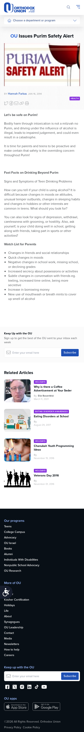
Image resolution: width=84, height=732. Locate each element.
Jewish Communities (20, 52)
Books (8, 549)
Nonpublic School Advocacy (21, 565)
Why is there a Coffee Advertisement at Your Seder (53, 388)
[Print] (27, 103)
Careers (9, 655)
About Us (13, 29)
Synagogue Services (20, 37)
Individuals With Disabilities (21, 560)
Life (6, 611)
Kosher (8, 594)
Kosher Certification (16, 600)
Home (8, 589)
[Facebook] (11, 103)
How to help (11, 650)
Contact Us (14, 83)
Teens (8, 527)
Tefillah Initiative (17, 60)
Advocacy (10, 538)
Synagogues (12, 622)
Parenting (13, 75)
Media (8, 639)
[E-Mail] (16, 103)
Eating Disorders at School (51, 416)
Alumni (8, 554)
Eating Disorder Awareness (51, 411)
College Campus (14, 532)
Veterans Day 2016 (46, 475)
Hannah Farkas (17, 94)
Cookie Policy (31, 727)
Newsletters (11, 644)
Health (75, 98)
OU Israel (10, 543)
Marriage (12, 67)
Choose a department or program (34, 20)
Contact (9, 633)
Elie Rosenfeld (46, 396)
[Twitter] (6, 103)
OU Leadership (13, 628)
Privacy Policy (12, 727)
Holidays (40, 381)
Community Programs (20, 44)
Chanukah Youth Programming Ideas (54, 448)
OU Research (12, 571)
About (8, 616)
